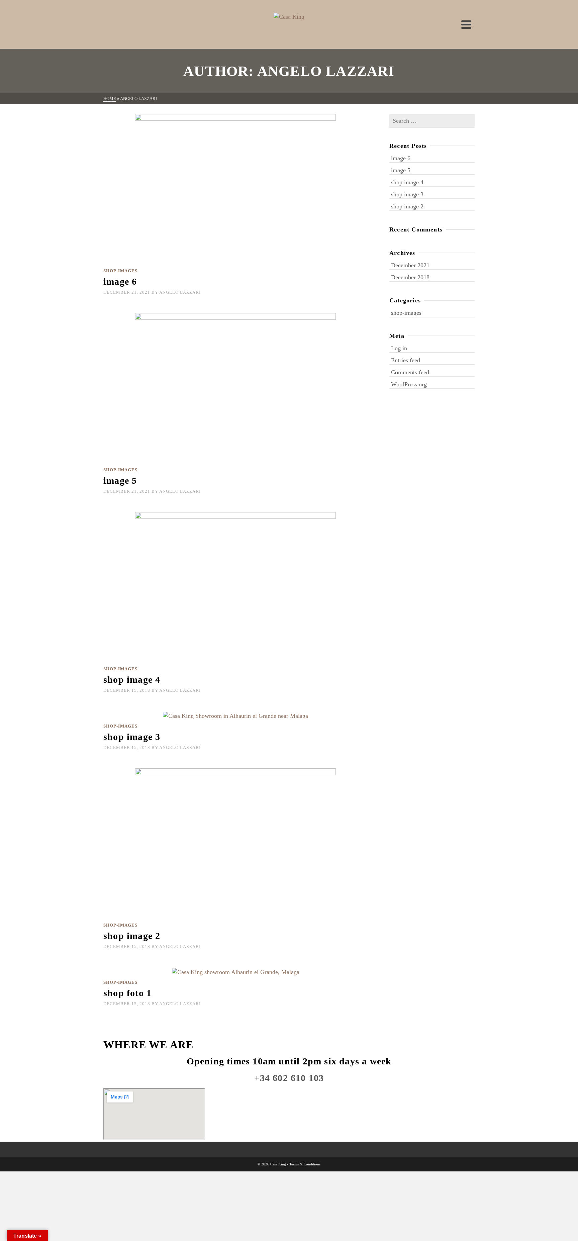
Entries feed (405, 360)
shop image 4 (407, 182)
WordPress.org (409, 384)
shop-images (120, 270)
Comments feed (410, 372)
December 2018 (410, 277)
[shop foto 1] (235, 971)
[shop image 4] (235, 586)
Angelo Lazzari (180, 292)
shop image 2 (407, 206)
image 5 (400, 170)
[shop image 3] (235, 715)
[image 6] (235, 188)
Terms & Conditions (304, 1164)
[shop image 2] (235, 843)
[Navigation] (466, 24)
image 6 (400, 158)
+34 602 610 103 (289, 1078)
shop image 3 (407, 194)
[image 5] (235, 387)
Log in (399, 348)
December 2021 (410, 265)
